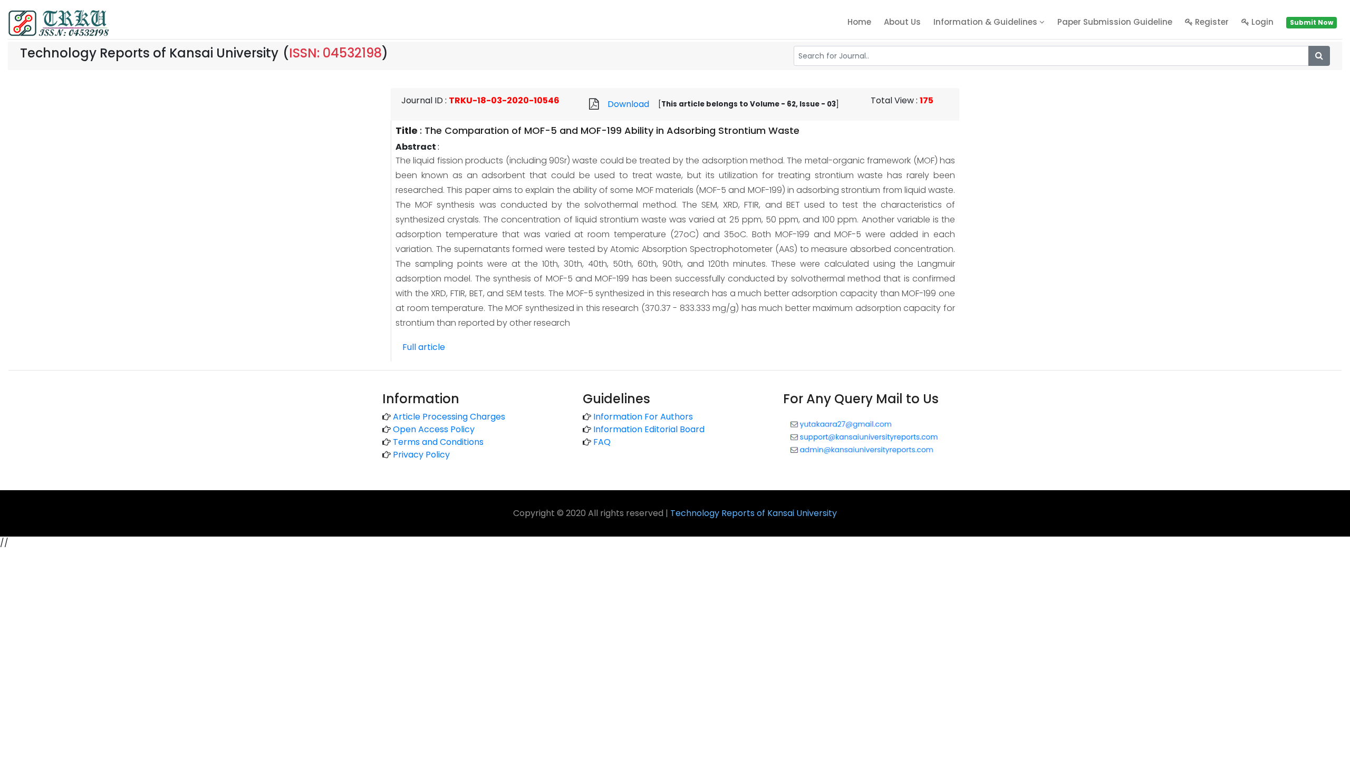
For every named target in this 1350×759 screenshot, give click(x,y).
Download (628, 104)
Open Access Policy (434, 429)
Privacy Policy (421, 455)
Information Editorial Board (649, 429)
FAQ (602, 442)
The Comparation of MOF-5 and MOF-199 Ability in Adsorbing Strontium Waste (612, 130)
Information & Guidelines (986, 21)
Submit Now (1311, 22)
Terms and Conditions (438, 442)
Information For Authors (643, 417)
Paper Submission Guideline (1114, 21)
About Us (902, 21)
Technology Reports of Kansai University (753, 513)
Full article (423, 347)
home (859, 21)
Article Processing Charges (449, 417)
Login (1261, 21)
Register (1211, 21)
